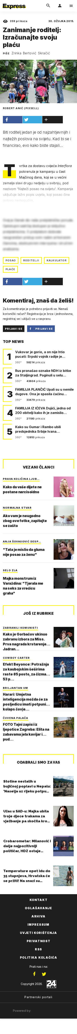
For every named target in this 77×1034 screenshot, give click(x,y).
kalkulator (57, 260)
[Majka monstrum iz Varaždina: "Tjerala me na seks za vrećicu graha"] (64, 578)
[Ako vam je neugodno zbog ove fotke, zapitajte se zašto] (64, 515)
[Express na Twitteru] (44, 974)
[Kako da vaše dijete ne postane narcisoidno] (64, 487)
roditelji (31, 260)
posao (11, 260)
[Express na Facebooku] (34, 974)
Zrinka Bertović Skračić (30, 53)
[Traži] (48, 6)
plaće (10, 269)
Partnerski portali (38, 997)
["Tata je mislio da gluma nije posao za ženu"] (64, 549)
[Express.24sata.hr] (14, 2)
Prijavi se (13, 328)
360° (18, 362)
